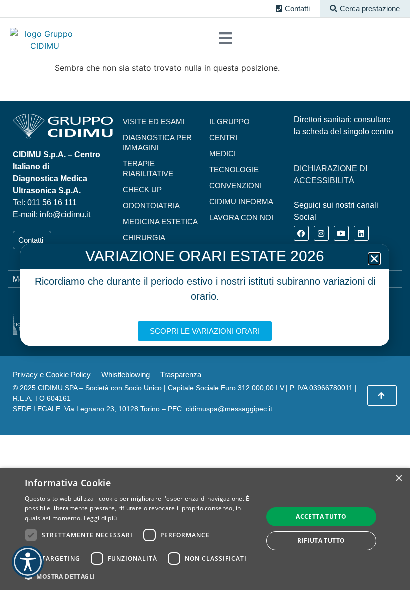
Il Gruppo (230, 122)
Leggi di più (101, 518)
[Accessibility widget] (28, 562)
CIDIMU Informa (242, 202)
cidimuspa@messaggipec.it (229, 409)
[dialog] (205, 529)
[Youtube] (341, 233)
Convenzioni (236, 186)
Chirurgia (144, 238)
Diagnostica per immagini (157, 143)
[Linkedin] (361, 233)
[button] (365, 9)
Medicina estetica (160, 222)
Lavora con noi (242, 218)
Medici (223, 154)
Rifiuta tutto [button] (321, 540)
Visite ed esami (153, 122)
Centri (224, 138)
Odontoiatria (151, 206)
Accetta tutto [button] (321, 516)
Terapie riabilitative (148, 169)
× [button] (398, 478)
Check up (142, 190)
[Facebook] (301, 233)
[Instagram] (321, 233)
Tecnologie (234, 170)
